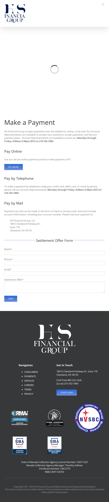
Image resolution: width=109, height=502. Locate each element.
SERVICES (29, 380)
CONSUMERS (31, 372)
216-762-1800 (71, 383)
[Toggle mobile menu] (103, 4)
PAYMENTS (30, 376)
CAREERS (29, 385)
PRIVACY (28, 393)
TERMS (28, 389)
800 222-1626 (75, 380)
